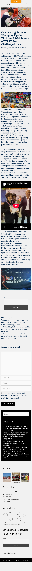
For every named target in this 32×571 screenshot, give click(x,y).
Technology (10, 325)
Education (7, 320)
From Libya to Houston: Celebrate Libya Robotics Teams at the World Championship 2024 (14, 336)
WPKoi (26, 560)
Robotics (17, 322)
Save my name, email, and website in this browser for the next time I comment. (14, 395)
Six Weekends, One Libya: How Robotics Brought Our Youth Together (14, 443)
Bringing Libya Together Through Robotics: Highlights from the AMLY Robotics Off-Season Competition (15, 436)
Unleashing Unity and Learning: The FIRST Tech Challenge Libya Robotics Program (15, 329)
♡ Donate (6, 501)
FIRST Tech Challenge (20, 320)
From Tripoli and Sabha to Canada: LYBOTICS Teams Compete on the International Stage (16, 428)
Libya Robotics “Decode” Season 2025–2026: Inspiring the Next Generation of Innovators (15, 449)
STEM (3, 325)
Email (6, 297)
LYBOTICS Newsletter (11, 499)
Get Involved (7, 494)
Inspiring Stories (9, 318)
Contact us (7, 497)
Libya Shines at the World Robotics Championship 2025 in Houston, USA (16, 456)
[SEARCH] (27, 4)
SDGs (24, 322)
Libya (3, 322)
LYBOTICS (10, 322)
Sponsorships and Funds (12, 492)
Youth (18, 325)
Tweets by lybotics (9, 553)
